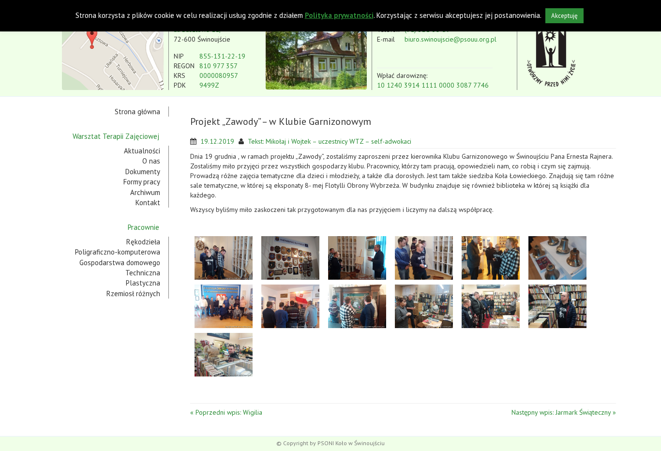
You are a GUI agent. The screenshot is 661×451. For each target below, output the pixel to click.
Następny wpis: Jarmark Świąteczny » (563, 412)
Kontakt (147, 202)
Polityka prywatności (339, 15)
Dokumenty (142, 171)
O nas (151, 160)
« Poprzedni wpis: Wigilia (226, 412)
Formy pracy (141, 181)
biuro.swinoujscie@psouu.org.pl (450, 39)
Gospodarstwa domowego (119, 262)
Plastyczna (143, 282)
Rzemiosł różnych (133, 293)
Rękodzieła (143, 241)
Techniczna (142, 272)
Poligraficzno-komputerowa (117, 251)
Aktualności (142, 150)
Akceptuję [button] (564, 16)
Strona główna (137, 111)
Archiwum (145, 192)
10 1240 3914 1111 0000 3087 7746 (433, 85)
